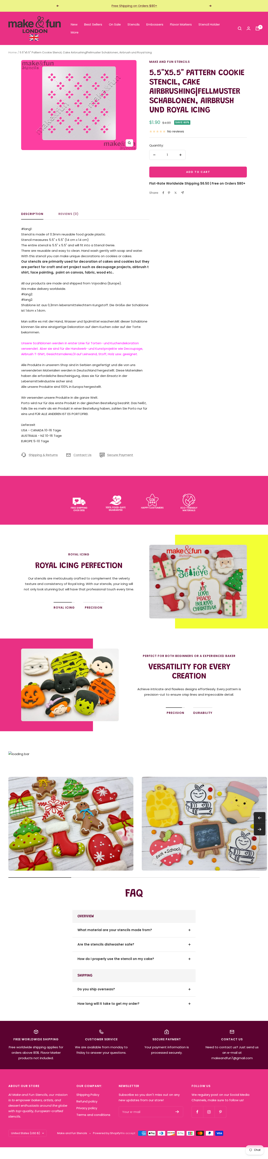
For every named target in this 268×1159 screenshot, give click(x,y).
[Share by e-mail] (182, 192)
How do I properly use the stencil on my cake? (115, 959)
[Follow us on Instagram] (209, 1112)
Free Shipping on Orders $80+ (134, 6)
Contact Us (82, 455)
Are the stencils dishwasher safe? (105, 944)
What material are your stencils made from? (114, 930)
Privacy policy (86, 1108)
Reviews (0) (68, 214)
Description (32, 214)
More (75, 32)
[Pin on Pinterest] (169, 192)
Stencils (134, 24)
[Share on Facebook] (163, 192)
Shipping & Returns (43, 455)
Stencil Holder (209, 24)
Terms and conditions (93, 1115)
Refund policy (86, 1101)
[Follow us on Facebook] (197, 1112)
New (74, 24)
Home (12, 52)
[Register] (177, 1111)
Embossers (154, 24)
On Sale (115, 24)
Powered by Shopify (106, 1133)
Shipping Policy (87, 1094)
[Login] (248, 28)
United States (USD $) (25, 1133)
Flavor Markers (181, 24)
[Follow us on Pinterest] (220, 1112)
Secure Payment (120, 455)
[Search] (240, 28)
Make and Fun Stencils (169, 62)
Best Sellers (93, 24)
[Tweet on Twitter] (175, 192)
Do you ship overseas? (96, 989)
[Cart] (257, 28)
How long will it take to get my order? (108, 1003)
